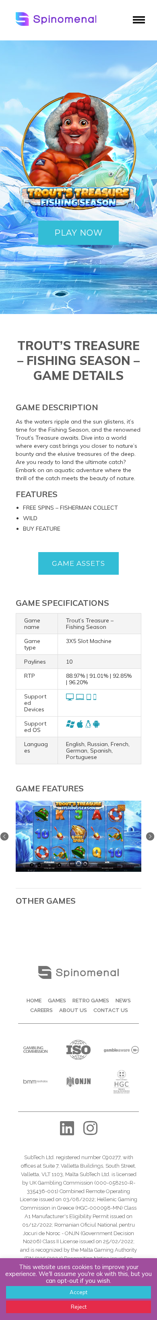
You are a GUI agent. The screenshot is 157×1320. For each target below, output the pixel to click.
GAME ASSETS (78, 563)
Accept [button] (78, 1292)
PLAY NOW (78, 233)
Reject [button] (79, 1306)
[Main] (78, 803)
